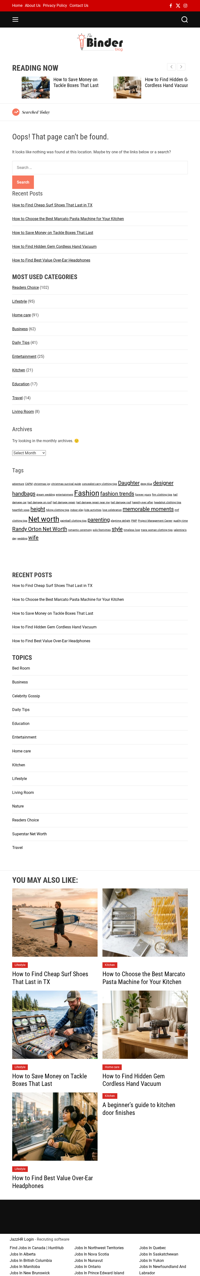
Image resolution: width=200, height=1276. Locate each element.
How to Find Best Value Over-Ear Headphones (51, 260)
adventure (18, 484)
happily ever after (142, 502)
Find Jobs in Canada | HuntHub (37, 1248)
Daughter (129, 483)
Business (20, 329)
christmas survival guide (66, 484)
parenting (99, 520)
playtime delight (120, 520)
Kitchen (18, 370)
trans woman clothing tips (157, 530)
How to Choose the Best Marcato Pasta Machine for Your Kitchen (68, 218)
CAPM (29, 484)
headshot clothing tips (167, 502)
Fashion (86, 493)
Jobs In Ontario (87, 1266)
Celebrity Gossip (26, 696)
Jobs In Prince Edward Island (99, 1273)
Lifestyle (19, 301)
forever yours (143, 494)
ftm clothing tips (162, 494)
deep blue (146, 484)
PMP (134, 520)
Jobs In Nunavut (88, 1260)
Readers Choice (25, 287)
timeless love (132, 530)
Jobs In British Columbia (31, 1260)
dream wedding (45, 494)
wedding (22, 538)
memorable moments (148, 509)
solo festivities (102, 530)
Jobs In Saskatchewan (158, 1254)
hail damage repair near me (93, 502)
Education (21, 384)
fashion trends (117, 494)
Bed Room (21, 668)
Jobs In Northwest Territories (99, 1248)
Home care (21, 315)
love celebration (112, 510)
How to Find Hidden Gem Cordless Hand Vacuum (159, 82)
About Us (32, 5)
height (37, 509)
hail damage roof (121, 502)
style (117, 529)
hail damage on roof (40, 502)
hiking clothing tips (57, 510)
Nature (18, 806)
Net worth (43, 519)
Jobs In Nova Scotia (91, 1254)
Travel (17, 398)
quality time (180, 520)
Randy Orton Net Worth (39, 529)
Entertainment (24, 356)
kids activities (92, 510)
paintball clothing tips (73, 520)
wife (33, 538)
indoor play (76, 510)
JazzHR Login (22, 1239)
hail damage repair (64, 502)
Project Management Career (155, 520)
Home (17, 5)
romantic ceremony (80, 530)
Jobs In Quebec (152, 1248)
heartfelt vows (21, 510)
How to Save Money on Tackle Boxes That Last (66, 82)
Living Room (23, 411)
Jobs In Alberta (23, 1254)
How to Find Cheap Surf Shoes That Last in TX (52, 205)
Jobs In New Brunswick (30, 1273)
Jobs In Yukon (151, 1260)
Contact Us (79, 5)
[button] (181, 66)
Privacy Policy (55, 5)
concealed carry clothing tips (99, 484)
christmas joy (42, 484)
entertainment (64, 494)
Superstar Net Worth (29, 834)
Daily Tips (21, 342)
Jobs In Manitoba (25, 1266)
